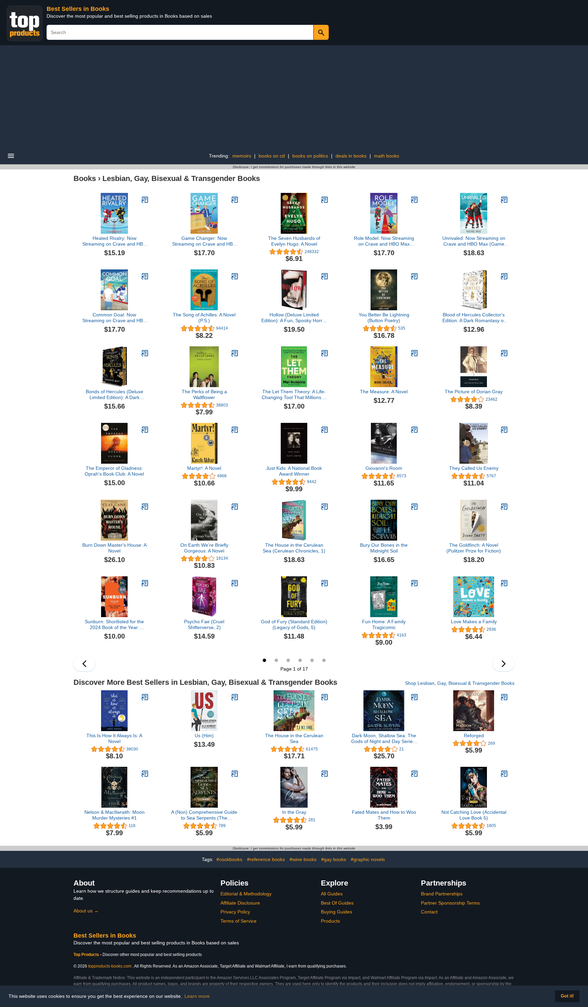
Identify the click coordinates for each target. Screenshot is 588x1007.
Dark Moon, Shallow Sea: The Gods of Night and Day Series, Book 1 (383, 738)
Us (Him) (204, 735)
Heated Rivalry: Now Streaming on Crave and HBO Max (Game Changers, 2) (114, 241)
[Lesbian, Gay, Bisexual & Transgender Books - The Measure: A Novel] (414, 353)
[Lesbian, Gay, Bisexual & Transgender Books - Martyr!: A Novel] (235, 429)
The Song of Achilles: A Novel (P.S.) (204, 317)
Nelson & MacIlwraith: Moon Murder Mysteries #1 (114, 815)
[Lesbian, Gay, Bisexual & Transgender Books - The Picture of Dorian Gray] (504, 353)
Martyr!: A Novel (204, 468)
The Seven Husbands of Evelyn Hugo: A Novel (294, 241)
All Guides (332, 893)
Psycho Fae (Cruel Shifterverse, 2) (204, 624)
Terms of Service (238, 921)
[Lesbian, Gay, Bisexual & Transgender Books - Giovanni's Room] (414, 429)
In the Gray (294, 812)
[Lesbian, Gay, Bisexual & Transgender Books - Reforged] (504, 697)
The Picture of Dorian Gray (474, 391)
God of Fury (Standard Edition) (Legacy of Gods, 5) (294, 624)
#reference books (266, 859)
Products (330, 921)
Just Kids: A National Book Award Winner (294, 471)
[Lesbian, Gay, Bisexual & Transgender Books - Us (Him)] (235, 697)
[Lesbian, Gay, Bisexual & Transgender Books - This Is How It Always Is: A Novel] (145, 697)
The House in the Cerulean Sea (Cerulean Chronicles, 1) (294, 548)
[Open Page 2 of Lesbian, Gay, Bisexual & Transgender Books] (503, 663)
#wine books (303, 859)
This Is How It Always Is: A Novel (114, 738)
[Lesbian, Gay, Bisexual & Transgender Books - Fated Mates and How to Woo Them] (414, 773)
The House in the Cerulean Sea (294, 738)
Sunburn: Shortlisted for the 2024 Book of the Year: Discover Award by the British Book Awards (114, 624)
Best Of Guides (337, 903)
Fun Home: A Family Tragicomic (384, 624)
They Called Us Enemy (474, 468)
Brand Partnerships (441, 893)
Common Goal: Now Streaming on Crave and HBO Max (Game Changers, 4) (114, 318)
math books (386, 156)
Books (85, 178)
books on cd (272, 156)
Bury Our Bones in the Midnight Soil (384, 548)
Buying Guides (336, 911)
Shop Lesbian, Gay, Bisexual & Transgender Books (459, 683)
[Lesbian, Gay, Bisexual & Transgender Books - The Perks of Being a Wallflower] (235, 353)
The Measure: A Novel (384, 391)
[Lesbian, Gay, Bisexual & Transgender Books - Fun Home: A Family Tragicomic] (414, 583)
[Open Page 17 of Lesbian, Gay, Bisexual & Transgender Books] (84, 663)
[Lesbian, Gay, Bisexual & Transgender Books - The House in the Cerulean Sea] (324, 697)
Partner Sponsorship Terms (450, 903)
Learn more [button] (197, 996)
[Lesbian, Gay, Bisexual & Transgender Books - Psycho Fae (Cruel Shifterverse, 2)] (235, 583)
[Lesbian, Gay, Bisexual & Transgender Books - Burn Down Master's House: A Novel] (145, 506)
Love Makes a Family (474, 621)
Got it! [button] (567, 996)
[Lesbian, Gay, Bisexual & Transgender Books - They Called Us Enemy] (504, 429)
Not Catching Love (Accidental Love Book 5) (473, 815)
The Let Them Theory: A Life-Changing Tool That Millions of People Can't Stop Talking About (294, 394)
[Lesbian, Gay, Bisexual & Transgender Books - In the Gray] (324, 773)
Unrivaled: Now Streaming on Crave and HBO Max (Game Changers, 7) (473, 241)
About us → (86, 910)
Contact (429, 911)
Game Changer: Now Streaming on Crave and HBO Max (204, 241)
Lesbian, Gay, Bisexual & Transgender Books (181, 178)
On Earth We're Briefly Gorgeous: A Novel (204, 548)
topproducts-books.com (109, 966)
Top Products (87, 954)
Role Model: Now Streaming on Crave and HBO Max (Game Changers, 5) (384, 241)
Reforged (474, 735)
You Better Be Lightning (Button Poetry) (384, 317)
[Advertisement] (294, 96)
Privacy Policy (235, 911)
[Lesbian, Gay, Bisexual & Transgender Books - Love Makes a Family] (504, 583)
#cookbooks (229, 859)
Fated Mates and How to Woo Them (384, 815)
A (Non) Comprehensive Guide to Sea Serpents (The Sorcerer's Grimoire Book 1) (204, 815)
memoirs (241, 156)
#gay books (333, 859)
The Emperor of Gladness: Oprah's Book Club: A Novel (114, 471)
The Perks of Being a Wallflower (204, 394)
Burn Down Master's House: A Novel (114, 548)
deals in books (351, 156)
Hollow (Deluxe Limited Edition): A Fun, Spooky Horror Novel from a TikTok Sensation (294, 318)
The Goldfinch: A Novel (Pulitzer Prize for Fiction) (473, 548)
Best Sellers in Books (78, 8)
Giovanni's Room (383, 468)
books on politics (310, 156)
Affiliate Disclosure (240, 903)
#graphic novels (368, 859)
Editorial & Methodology (246, 893)
